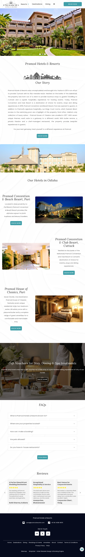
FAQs (48, 546)
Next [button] (80, 493)
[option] (18, 492)
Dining (47, 4)
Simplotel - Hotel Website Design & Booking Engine (46, 551)
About (54, 542)
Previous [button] (5, 493)
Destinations (37, 4)
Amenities (46, 542)
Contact (60, 542)
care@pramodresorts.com (35, 523)
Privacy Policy (40, 546)
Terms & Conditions (71, 542)
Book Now (72, 4)
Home (9, 542)
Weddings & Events (35, 542)
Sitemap (24, 551)
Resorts (24, 4)
